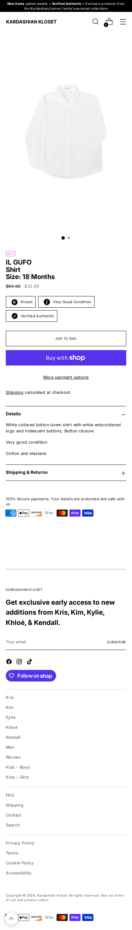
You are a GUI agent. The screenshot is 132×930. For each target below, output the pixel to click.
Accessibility (18, 873)
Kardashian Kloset (52, 895)
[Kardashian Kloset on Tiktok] (30, 662)
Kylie (10, 717)
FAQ (10, 795)
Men (10, 747)
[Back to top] (11, 918)
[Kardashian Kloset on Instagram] (20, 662)
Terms (12, 853)
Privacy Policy (20, 843)
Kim (9, 707)
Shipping (14, 392)
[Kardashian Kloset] (31, 22)
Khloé (11, 727)
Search (13, 825)
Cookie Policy (20, 863)
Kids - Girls (17, 777)
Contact (13, 815)
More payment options (66, 377)
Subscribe (116, 642)
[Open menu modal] (122, 21)
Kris (10, 697)
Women (13, 757)
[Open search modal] (95, 21)
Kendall (13, 737)
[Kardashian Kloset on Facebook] (9, 662)
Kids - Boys (18, 767)
